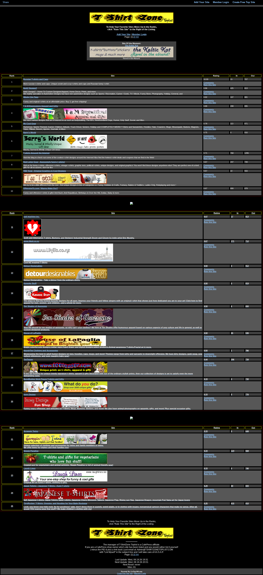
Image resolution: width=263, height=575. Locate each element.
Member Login (139, 34)
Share (6, 2)
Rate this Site (209, 85)
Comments (208, 83)
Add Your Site (123, 34)
